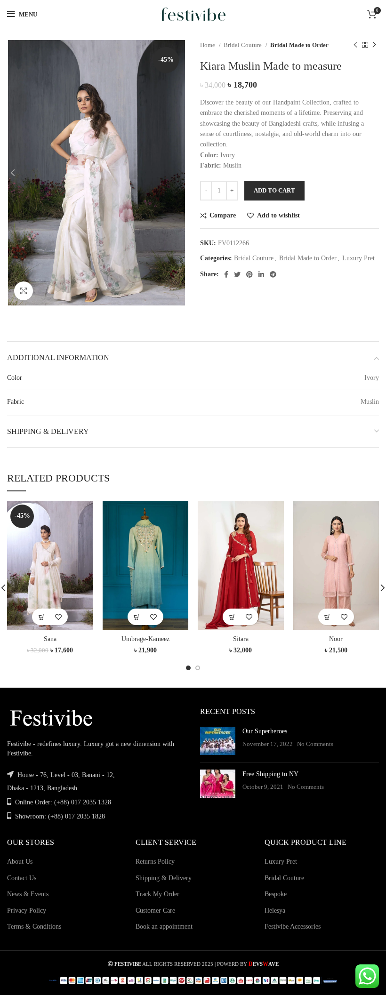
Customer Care (155, 910)
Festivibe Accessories (293, 926)
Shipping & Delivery (164, 878)
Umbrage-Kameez (145, 638)
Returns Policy (155, 861)
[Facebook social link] (226, 274)
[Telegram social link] (273, 274)
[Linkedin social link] (261, 274)
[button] (41, 617)
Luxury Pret (358, 258)
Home (208, 44)
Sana (50, 638)
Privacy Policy (26, 910)
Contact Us (21, 878)
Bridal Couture (243, 44)
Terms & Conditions (34, 926)
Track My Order (157, 894)
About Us (19, 861)
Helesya (275, 910)
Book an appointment (164, 926)
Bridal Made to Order (299, 44)
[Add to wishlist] (58, 617)
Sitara (241, 638)
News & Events (27, 894)
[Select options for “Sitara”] (232, 617)
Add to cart (274, 190)
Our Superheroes (264, 731)
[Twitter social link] (237, 274)
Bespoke (276, 894)
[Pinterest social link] (249, 274)
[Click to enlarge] (23, 290)
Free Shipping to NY (270, 774)
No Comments (315, 744)
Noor (336, 638)
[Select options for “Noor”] (328, 617)
